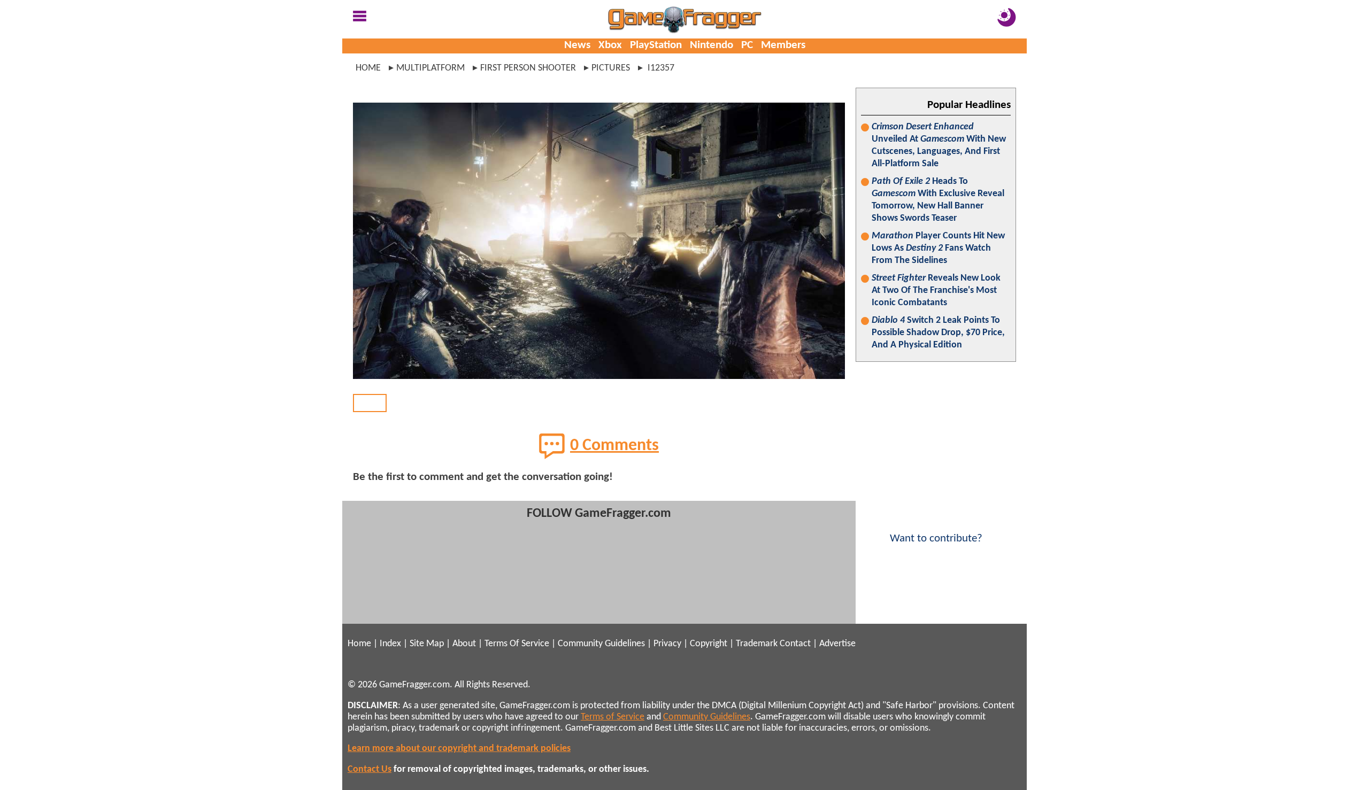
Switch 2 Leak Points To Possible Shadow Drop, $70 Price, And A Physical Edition (938, 332)
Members (783, 45)
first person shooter (528, 68)
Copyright (708, 643)
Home (368, 68)
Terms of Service (612, 717)
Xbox (610, 45)
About (464, 643)
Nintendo (711, 45)
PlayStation (656, 45)
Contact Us (369, 769)
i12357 (659, 68)
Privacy (667, 643)
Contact (795, 643)
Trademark (757, 643)
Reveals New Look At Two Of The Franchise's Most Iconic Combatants (936, 290)
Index (390, 643)
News (577, 45)
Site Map (427, 643)
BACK (369, 402)
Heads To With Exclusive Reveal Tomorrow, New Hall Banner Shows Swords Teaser (938, 199)
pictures (610, 68)
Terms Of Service (516, 643)
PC (747, 45)
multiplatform (430, 68)
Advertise (837, 643)
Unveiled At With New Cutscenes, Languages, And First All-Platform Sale (939, 145)
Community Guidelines (601, 643)
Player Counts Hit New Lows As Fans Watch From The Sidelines (938, 248)
